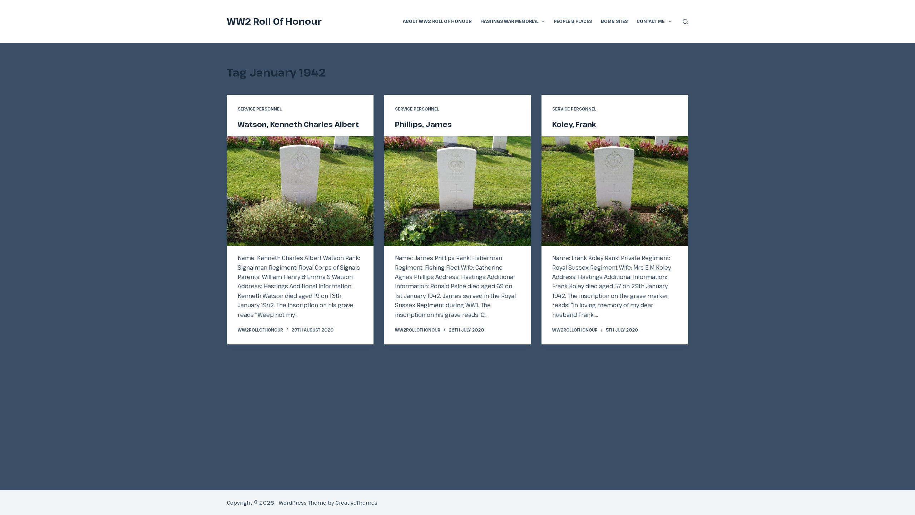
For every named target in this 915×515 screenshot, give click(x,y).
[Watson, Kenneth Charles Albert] (300, 191)
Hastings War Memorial (509, 21)
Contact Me (650, 21)
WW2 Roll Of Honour (274, 21)
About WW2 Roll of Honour (437, 21)
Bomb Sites (614, 21)
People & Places (573, 21)
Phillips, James (423, 124)
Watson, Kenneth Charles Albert (298, 124)
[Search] (685, 21)
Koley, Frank (574, 124)
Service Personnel (260, 109)
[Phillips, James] (457, 191)
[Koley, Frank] (614, 191)
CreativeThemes (356, 502)
